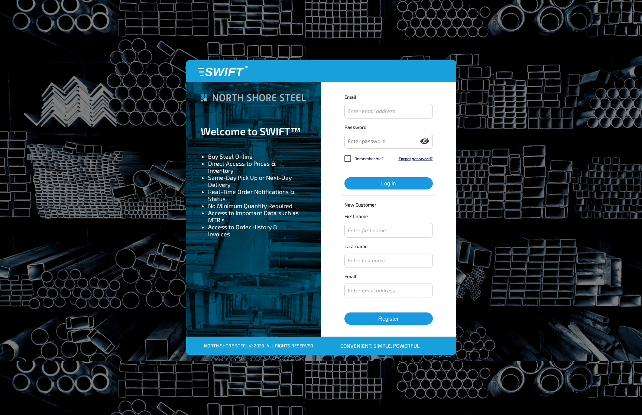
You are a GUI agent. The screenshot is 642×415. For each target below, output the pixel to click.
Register (388, 318)
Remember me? (369, 158)
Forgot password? (416, 158)
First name (356, 216)
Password (355, 127)
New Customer (360, 205)
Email (350, 97)
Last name (355, 246)
